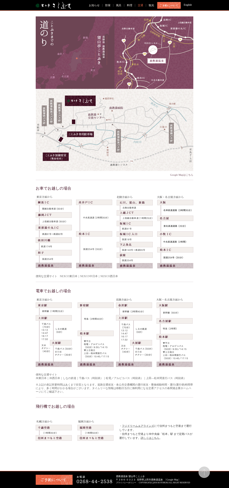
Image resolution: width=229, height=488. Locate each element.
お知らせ (94, 5)
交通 (140, 5)
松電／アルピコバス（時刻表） (124, 378)
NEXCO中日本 (89, 276)
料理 (129, 5)
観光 (151, 5)
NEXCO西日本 (109, 276)
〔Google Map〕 (172, 479)
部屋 (107, 5)
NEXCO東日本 (68, 276)
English (188, 4)
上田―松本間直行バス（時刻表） (166, 378)
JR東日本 (41, 378)
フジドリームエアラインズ (138, 425)
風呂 (118, 5)
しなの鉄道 (69, 378)
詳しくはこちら (150, 438)
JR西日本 (54, 378)
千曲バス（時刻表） (91, 378)
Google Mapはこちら (181, 175)
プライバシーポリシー (126, 482)
